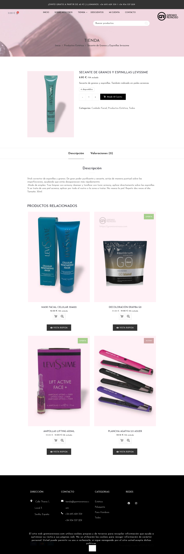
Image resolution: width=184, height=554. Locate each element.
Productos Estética (74, 45)
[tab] (76, 153)
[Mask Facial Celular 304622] (59, 257)
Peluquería (100, 507)
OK (92, 548)
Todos (132, 108)
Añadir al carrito (114, 97)
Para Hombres (102, 512)
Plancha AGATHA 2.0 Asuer (125, 431)
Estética (99, 502)
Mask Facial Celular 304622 (59, 307)
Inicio (58, 45)
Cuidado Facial (99, 108)
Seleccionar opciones (122, 440)
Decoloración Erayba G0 (125, 307)
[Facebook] (129, 503)
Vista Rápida (62, 316)
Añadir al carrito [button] (55, 316)
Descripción (76, 153)
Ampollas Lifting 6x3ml (59, 431)
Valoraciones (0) (101, 153)
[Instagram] (136, 503)
